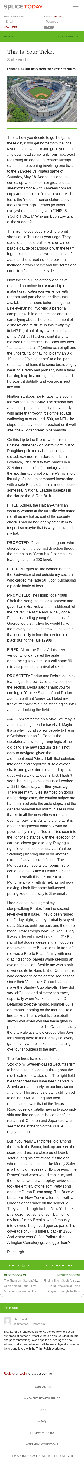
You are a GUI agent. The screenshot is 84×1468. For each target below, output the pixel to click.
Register (9, 1373)
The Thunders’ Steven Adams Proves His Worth (34, 1280)
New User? (10, 27)
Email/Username (14, 16)
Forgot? (56, 16)
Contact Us (43, 1387)
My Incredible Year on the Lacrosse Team (30, 1291)
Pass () (53, 16)
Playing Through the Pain (64, 1291)
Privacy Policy (43, 1433)
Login (23, 1373)
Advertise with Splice (43, 1398)
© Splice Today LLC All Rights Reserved (43, 1456)
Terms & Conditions (43, 1444)
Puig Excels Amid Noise (65, 1286)
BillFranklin (23, 1319)
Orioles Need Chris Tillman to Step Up (28, 1286)
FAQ (43, 1421)
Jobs (43, 1410)
